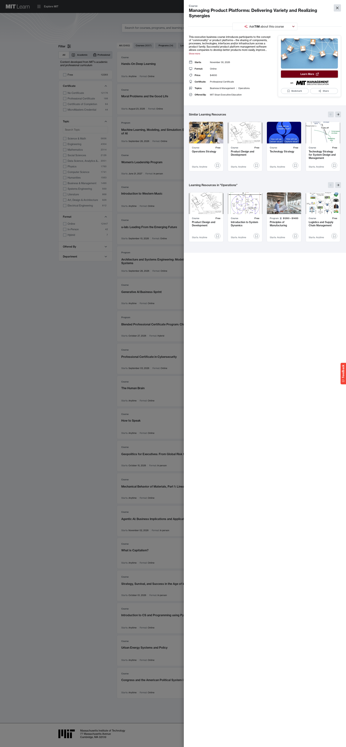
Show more (194, 53)
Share (326, 91)
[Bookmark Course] (217, 165)
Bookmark (296, 91)
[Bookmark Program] (295, 236)
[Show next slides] (338, 114)
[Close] (337, 8)
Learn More (307, 74)
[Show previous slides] (331, 114)
